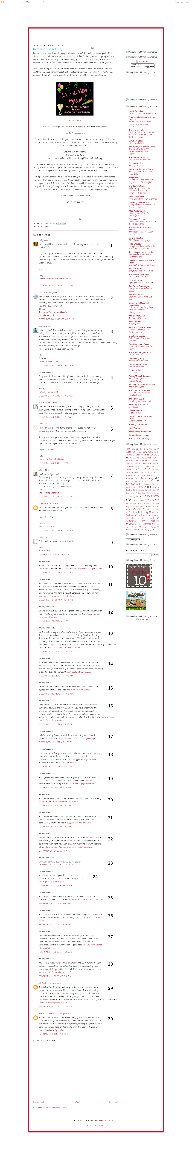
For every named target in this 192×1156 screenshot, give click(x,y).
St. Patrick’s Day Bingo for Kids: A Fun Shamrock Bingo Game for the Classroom (142, 135)
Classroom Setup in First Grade (142, 265)
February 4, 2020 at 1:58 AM (55, 924)
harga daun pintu (90, 738)
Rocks (154, 512)
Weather (139, 527)
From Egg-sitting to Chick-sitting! (143, 199)
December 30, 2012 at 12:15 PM (56, 463)
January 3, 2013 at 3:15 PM (54, 554)
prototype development (55, 881)
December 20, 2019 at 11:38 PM (56, 742)
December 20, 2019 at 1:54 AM (56, 651)
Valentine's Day (149, 524)
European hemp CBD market (68, 647)
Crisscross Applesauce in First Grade (55, 278)
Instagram (140, 490)
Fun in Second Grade (48, 402)
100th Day (130, 449)
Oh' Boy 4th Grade (137, 186)
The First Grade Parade (139, 274)
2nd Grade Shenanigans (139, 286)
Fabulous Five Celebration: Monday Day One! (139, 394)
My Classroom (138, 506)
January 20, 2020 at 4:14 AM (55, 851)
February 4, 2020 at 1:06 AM (55, 903)
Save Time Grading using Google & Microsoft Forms (142, 222)
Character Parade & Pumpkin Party (141, 347)
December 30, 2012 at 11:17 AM (56, 417)
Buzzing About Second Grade (142, 384)
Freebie (153, 481)
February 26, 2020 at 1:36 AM (56, 1006)
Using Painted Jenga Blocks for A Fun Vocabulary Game (142, 247)
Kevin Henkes (154, 493)
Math (151, 500)
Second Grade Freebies (139, 435)
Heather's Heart (136, 294)
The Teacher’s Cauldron (49, 492)
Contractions (150, 466)
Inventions (142, 493)
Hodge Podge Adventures (140, 431)
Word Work (131, 529)
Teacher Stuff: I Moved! (138, 360)
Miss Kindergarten (137, 211)
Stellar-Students (46, 503)
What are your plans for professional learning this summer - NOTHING (139, 191)
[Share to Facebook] (64, 223)
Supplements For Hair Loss (79, 822)
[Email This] (57, 223)
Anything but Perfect (138, 404)
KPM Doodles (135, 321)
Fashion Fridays (146, 478)
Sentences (130, 515)
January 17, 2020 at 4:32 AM (55, 805)
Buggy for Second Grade (96, 37)
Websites (152, 527)
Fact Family (151, 475)
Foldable (137, 481)
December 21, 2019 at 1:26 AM (55, 766)
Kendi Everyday (136, 111)
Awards (129, 455)
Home (76, 1102)
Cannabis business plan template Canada (57, 596)
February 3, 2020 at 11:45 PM (55, 885)
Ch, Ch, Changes (135, 354)
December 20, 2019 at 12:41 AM (56, 621)
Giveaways (132, 484)
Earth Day (137, 473)
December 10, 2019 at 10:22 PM (56, 572)
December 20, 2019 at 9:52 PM (56, 724)
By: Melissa (133, 407)
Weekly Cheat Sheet (137, 421)
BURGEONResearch (47, 983)
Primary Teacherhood (48, 392)
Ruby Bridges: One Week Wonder (139, 339)
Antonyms (152, 452)
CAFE (156, 455)
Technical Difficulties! (137, 318)
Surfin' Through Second (49, 361)
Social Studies (143, 515)
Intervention (130, 493)
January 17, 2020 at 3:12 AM (55, 787)
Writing (145, 530)
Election (140, 475)
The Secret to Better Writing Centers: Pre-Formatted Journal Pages (142, 151)
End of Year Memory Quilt (140, 159)
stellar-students (46, 526)
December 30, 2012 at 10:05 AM (56, 319)
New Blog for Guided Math (140, 401)
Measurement (143, 503)
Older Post (113, 1102)
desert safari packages (81, 847)
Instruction (152, 490)
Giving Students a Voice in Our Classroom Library (142, 206)
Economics (129, 475)
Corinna (42, 326)
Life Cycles (133, 496)
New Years (152, 506)
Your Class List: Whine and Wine (140, 298)
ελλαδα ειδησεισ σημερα (81, 672)
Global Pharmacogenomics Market (54, 1002)
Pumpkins (133, 512)
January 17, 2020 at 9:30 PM (55, 826)
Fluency (129, 481)
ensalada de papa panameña (82, 783)
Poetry (148, 509)
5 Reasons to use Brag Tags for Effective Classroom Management (142, 310)
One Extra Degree (137, 336)
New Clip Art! (134, 324)
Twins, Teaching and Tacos (140, 352)
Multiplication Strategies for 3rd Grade (142, 289)
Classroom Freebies (137, 219)
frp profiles (59, 1030)
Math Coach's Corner (138, 364)
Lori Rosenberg (46, 292)
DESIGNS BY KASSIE (108, 1121)
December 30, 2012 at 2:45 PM (56, 530)
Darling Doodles (136, 238)
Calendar (133, 458)
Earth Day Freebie (136, 366)
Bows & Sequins (136, 141)
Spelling (153, 515)
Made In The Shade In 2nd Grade (140, 417)
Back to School (142, 455)
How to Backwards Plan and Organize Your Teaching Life (141, 181)
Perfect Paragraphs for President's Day (139, 379)
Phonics (129, 509)
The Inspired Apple (137, 315)
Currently (130, 469)
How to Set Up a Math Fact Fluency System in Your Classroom (140, 124)
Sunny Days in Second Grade (142, 146)
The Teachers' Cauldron (139, 157)
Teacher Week (148, 518)
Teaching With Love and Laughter (54, 312)
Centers (144, 460)
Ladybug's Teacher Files (139, 202)
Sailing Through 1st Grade (140, 376)
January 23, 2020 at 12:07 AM (56, 864)
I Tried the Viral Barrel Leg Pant (142, 113)
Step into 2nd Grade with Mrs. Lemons (142, 118)
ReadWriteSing (136, 268)
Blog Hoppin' (134, 177)
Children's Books (140, 463)
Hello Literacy (135, 244)
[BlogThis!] (59, 223)
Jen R (41, 470)
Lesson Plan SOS (137, 410)
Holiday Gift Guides (137, 165)
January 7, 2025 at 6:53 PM (55, 1034)
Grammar (147, 484)
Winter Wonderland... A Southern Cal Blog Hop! (139, 331)
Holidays (141, 487)
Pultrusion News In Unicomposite (54, 1013)
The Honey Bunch (136, 399)
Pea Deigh (133, 372)
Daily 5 (142, 469)
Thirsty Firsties (46, 550)
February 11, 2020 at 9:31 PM (55, 976)
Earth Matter (150, 472)
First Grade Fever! (137, 196)
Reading (144, 512)
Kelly (41, 537)
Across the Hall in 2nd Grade (51, 459)
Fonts (145, 481)
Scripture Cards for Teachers (141, 271)
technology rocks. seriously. (141, 252)
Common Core (132, 466)
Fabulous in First (136, 163)
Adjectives (141, 452)
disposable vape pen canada (90, 568)
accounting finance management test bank (58, 801)
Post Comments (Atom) (56, 1107)
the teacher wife (136, 130)
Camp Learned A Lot (148, 458)
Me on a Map (131, 504)
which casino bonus (68, 762)
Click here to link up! (76, 120)
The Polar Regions (136, 387)
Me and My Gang (136, 358)
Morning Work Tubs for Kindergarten (139, 214)
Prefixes (156, 509)
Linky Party (45, 226)
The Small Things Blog (139, 438)
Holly (41, 240)
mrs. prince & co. (136, 280)
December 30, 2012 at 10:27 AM (56, 396)
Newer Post (38, 1102)
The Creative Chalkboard (139, 390)
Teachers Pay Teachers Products (142, 522)
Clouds (154, 464)
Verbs (128, 527)
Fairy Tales (130, 478)
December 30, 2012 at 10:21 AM (56, 365)
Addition (130, 452)
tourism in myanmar (80, 689)
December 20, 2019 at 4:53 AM (56, 694)
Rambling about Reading (140, 344)
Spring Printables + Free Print (141, 282)
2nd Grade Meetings (148, 449)
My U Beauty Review (137, 143)
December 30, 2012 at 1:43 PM (55, 496)
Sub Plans (130, 518)
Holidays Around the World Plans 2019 (140, 172)
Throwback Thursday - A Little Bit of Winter (141, 233)
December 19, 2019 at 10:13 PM (56, 600)
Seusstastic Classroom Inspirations (139, 304)
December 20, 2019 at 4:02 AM (56, 676)
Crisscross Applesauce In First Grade (142, 261)
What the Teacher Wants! (141, 169)
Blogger (103, 1125)
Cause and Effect (132, 461)
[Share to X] (62, 223)
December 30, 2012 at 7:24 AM (56, 285)
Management (139, 500)
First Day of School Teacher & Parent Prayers (141, 255)
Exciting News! (135, 413)
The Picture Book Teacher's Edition (141, 228)
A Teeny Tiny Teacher (138, 424)
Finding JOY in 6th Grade (140, 327)
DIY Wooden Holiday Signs (140, 240)
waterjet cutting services (91, 899)
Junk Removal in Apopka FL (59, 972)
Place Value (138, 509)
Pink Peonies (134, 428)
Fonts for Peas (135, 370)
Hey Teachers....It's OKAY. (139, 276)
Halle (41, 423)
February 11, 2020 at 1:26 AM (55, 952)
